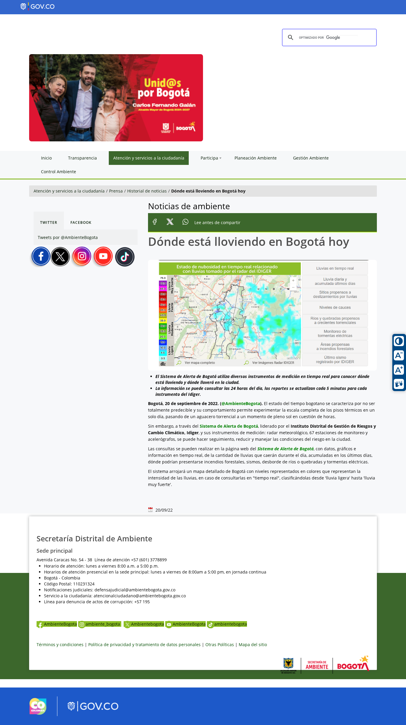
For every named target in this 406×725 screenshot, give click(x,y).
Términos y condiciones (60, 644)
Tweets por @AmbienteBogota (68, 237)
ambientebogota (230, 624)
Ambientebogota (147, 624)
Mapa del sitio (253, 644)
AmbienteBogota (60, 624)
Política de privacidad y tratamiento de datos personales (144, 644)
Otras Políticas (219, 644)
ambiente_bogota (103, 624)
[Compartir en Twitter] (170, 222)
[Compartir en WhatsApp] (185, 222)
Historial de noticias (147, 191)
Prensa (116, 191)
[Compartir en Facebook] (154, 222)
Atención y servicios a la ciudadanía (69, 191)
